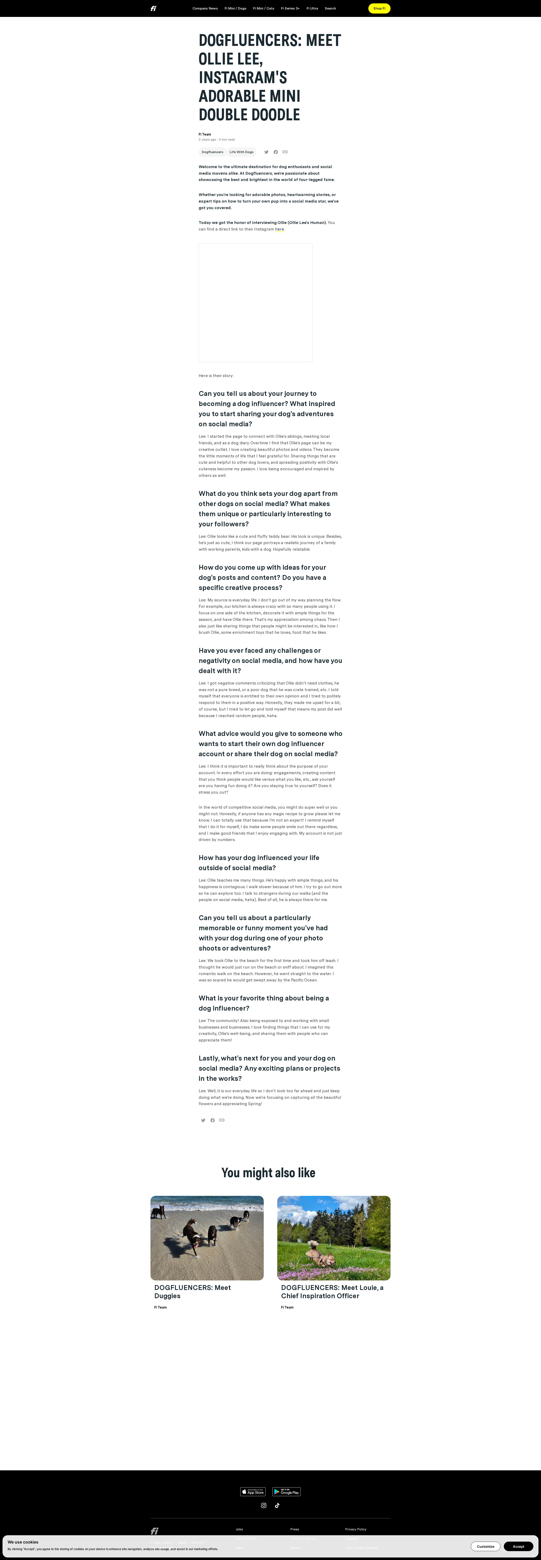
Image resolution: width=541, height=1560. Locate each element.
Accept (518, 1546)
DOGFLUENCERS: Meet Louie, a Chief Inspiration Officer (332, 1291)
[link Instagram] (264, 1505)
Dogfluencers (212, 152)
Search (330, 8)
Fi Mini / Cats (263, 8)
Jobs (239, 1529)
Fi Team (160, 1307)
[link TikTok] (277, 1505)
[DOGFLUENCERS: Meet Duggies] (207, 1238)
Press (294, 1529)
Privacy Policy (355, 1529)
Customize (485, 1546)
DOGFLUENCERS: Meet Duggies (192, 1291)
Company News (205, 8)
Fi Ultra (312, 8)
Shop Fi (379, 8)
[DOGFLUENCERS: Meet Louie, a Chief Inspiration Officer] (334, 1238)
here (279, 229)
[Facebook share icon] (275, 152)
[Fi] (190, 1531)
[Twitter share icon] (266, 152)
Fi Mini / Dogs (235, 8)
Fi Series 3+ (290, 8)
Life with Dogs (242, 152)
